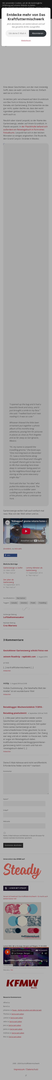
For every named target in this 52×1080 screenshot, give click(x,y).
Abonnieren (37, 33)
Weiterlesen (26, 40)
